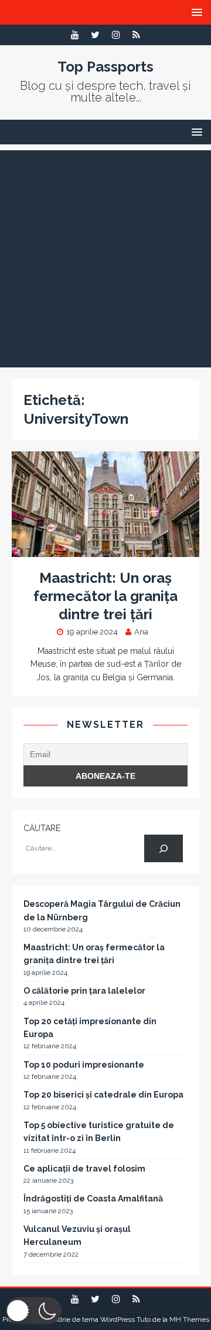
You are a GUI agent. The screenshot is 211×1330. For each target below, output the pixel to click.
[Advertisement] (105, 256)
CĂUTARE (41, 828)
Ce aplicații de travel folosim (84, 1168)
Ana (141, 631)
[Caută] (163, 848)
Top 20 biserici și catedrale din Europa (103, 1094)
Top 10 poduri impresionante (83, 1064)
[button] (34, 1310)
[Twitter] (95, 35)
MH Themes (189, 1319)
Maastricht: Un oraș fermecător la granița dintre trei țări (105, 596)
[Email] (136, 35)
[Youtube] (74, 35)
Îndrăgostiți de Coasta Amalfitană (93, 1198)
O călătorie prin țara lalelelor (84, 990)
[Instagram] (116, 35)
